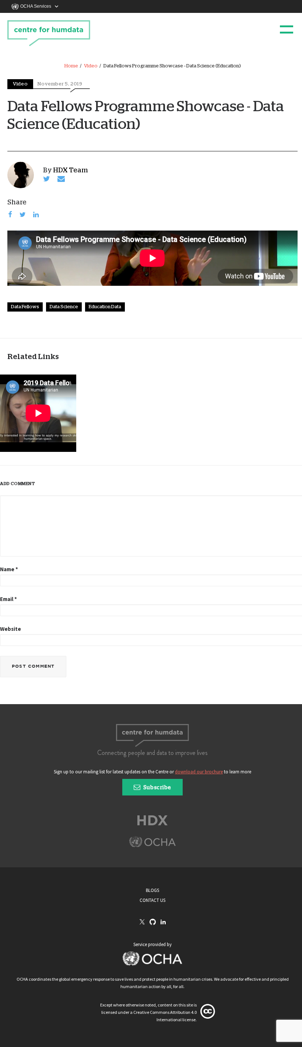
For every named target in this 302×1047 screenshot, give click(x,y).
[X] (142, 922)
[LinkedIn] (163, 922)
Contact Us (152, 900)
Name (9, 569)
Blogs (152, 890)
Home (71, 66)
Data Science (64, 307)
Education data (105, 307)
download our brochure (199, 772)
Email (8, 598)
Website (10, 628)
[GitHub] (153, 922)
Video (91, 66)
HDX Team (70, 170)
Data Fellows (25, 307)
